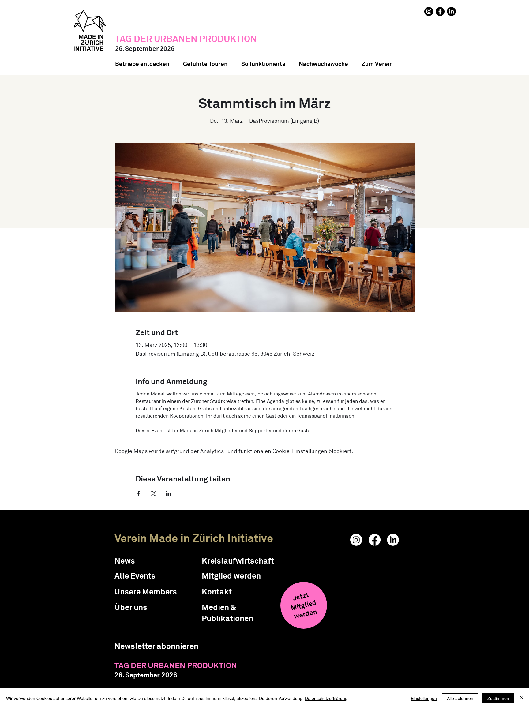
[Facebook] (440, 11)
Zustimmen (498, 698)
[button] (156, 646)
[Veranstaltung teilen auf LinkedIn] (168, 493)
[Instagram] (428, 11)
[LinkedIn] (451, 11)
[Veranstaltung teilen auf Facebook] (138, 493)
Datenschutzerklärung (326, 698)
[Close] (521, 698)
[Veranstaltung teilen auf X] (153, 493)
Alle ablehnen (460, 698)
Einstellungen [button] (424, 698)
